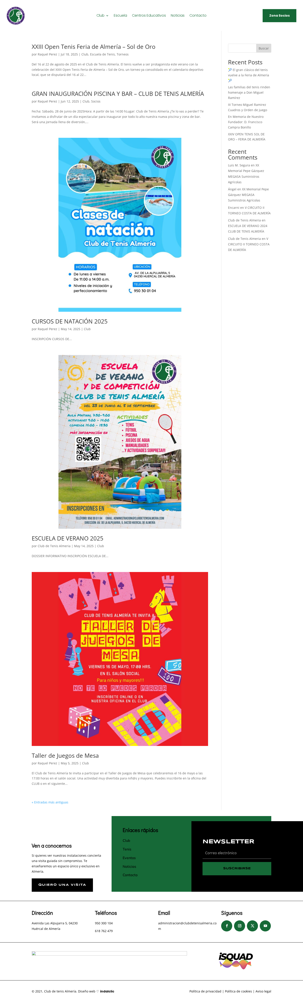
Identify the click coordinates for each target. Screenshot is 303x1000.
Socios (95, 101)
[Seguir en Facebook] (226, 925)
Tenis (127, 849)
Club (100, 16)
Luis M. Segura (239, 165)
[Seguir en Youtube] (265, 925)
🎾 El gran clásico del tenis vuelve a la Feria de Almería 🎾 (248, 75)
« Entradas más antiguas (50, 802)
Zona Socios (279, 15)
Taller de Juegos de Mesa (65, 755)
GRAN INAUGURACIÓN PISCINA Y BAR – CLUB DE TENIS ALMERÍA (118, 94)
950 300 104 (104, 923)
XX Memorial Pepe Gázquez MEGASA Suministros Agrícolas (248, 194)
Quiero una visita (62, 884)
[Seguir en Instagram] (239, 925)
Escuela (120, 16)
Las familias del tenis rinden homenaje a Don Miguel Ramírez (249, 92)
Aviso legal (263, 991)
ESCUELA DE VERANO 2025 (67, 538)
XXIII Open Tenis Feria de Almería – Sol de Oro (93, 47)
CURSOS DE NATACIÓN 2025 (70, 321)
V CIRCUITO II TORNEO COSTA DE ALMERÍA (249, 244)
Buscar (264, 48)
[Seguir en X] (252, 925)
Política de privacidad (205, 991)
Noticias (178, 16)
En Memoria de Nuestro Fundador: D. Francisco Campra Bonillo (246, 121)
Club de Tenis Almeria (54, 546)
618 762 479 (104, 931)
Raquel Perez (47, 54)
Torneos (123, 54)
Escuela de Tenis (102, 54)
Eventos (129, 858)
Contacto (198, 16)
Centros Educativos (149, 16)
